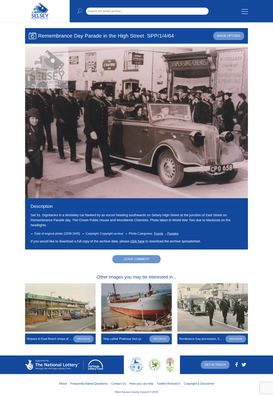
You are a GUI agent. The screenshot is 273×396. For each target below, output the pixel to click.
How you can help (141, 383)
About (63, 383)
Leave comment (137, 259)
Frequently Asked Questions (89, 383)
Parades (172, 233)
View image (83, 339)
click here (137, 241)
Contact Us (118, 383)
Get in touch (215, 364)
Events (158, 233)
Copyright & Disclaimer (199, 383)
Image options (228, 35)
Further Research (168, 383)
